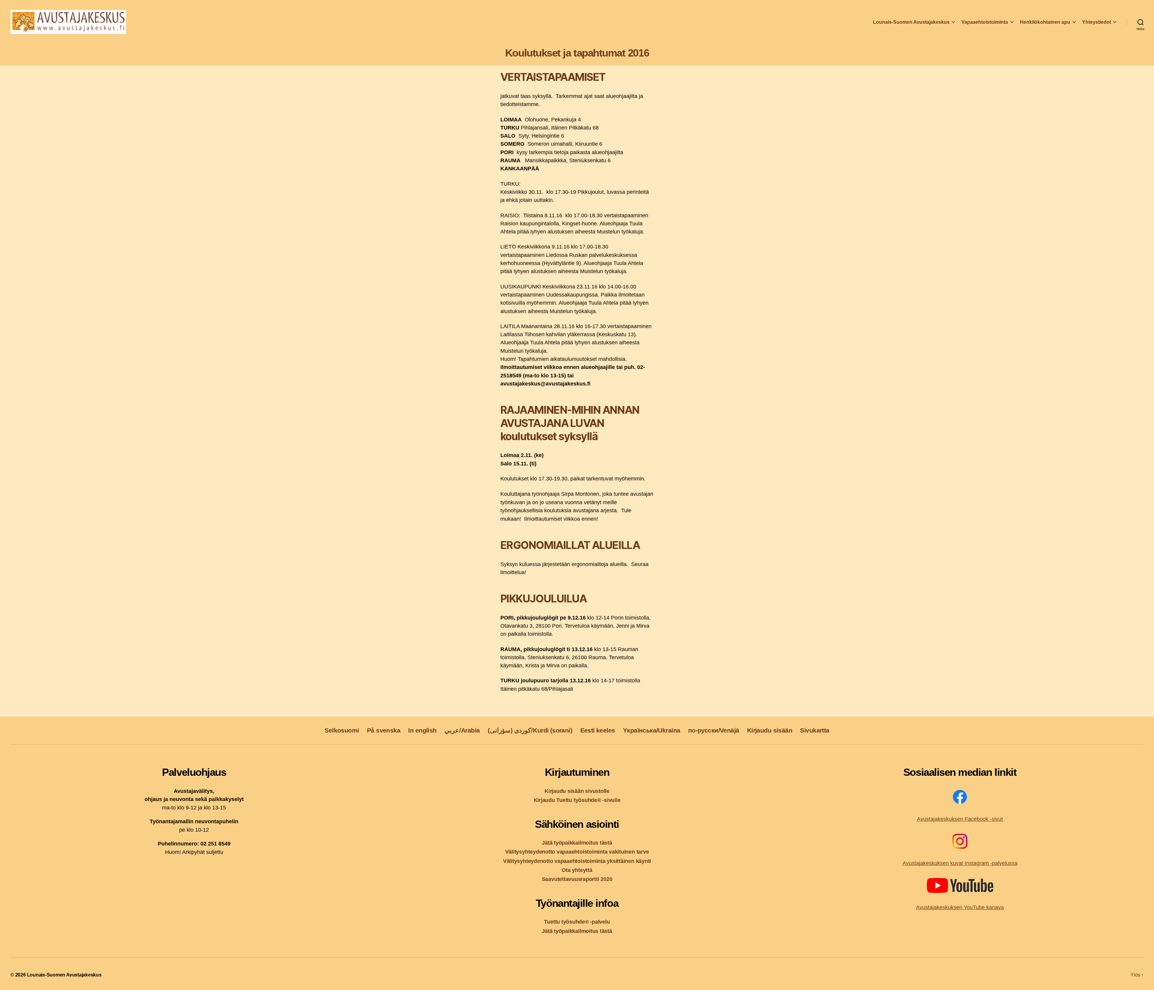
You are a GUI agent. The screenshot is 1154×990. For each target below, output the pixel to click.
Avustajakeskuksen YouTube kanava (960, 907)
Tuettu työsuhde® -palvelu (577, 921)
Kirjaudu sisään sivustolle (577, 791)
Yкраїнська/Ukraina (651, 730)
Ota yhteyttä (577, 870)
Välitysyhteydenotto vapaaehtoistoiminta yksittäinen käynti (577, 861)
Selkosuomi (342, 730)
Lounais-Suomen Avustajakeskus (911, 22)
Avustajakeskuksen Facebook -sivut (960, 819)
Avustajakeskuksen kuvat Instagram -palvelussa (960, 863)
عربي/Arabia (462, 730)
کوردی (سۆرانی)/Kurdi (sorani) (530, 730)
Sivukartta (814, 730)
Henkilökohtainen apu (1045, 22)
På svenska (383, 730)
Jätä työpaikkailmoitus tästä (577, 842)
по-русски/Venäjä (713, 730)
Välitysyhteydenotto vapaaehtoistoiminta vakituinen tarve (577, 851)
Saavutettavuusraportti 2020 (577, 879)
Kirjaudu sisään (769, 730)
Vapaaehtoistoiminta (984, 22)
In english (422, 730)
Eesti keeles (597, 730)
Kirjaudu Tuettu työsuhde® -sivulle (577, 800)
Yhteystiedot (1096, 22)
